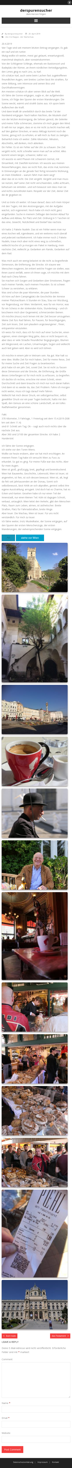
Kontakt (55, 1462)
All (8, 538)
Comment (7, 1359)
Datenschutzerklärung (23, 1462)
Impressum (43, 1462)
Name (6, 1403)
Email (6, 1418)
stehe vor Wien (30, 538)
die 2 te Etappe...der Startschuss (19, 37)
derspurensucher (15, 33)
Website (6, 1433)
